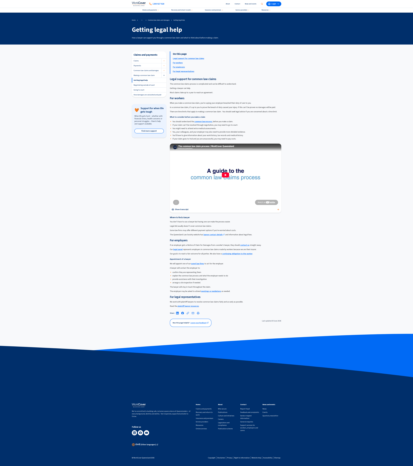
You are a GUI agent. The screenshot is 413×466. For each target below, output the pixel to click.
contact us (244, 245)
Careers (221, 419)
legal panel (178, 249)
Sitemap (277, 458)
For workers (178, 62)
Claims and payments (149, 10)
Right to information (242, 458)
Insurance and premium (213, 10)
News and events (250, 4)
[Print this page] (198, 313)
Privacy (229, 458)
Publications (222, 412)
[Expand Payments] (164, 65)
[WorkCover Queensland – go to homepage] (139, 405)
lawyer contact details (213, 234)
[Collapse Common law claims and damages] (164, 70)
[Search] (262, 4)
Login (273, 3)
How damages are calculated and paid (147, 95)
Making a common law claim (144, 75)
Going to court (139, 90)
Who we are (222, 409)
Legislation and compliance (223, 423)
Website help (256, 458)
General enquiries (246, 422)
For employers (179, 67)
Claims (136, 61)
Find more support (149, 131)
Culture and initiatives (226, 416)
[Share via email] (193, 313)
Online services (201, 429)
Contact (237, 4)
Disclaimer (221, 458)
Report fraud (245, 409)
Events (265, 412)
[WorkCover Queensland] (139, 4)
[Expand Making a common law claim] (164, 75)
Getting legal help (141, 80)
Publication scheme (225, 429)
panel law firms (197, 263)
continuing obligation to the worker (237, 253)
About (228, 4)
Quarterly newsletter (270, 416)
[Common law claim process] (225, 175)
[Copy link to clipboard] (188, 313)
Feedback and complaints (249, 412)
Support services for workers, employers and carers (249, 428)
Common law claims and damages (159, 20)
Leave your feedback (198, 323)
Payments (137, 65)
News (264, 409)
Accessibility (267, 458)
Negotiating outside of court (144, 85)
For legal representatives (183, 71)
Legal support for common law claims (188, 58)
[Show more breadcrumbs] (141, 20)
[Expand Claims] (164, 60)
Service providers (241, 10)
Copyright (211, 458)
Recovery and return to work (181, 10)
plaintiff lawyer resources (188, 306)
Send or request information (246, 417)
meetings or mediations (211, 291)
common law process (203, 121)
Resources (265, 10)
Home (134, 20)
